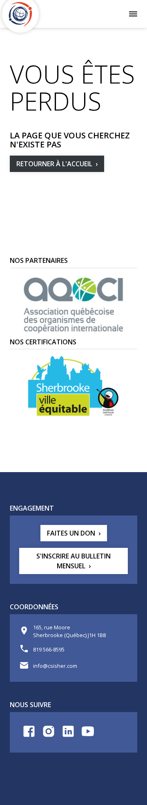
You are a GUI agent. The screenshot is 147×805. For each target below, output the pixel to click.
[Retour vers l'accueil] (20, 14)
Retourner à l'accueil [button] (54, 163)
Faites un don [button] (71, 533)
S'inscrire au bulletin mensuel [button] (73, 561)
